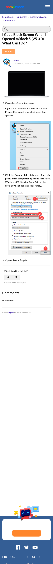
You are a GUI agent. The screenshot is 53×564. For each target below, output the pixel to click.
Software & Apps (39, 16)
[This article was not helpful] (16, 277)
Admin (16, 60)
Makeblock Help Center (14, 16)
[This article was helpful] (8, 277)
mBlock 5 (10, 20)
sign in (11, 312)
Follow (8, 51)
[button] (47, 6)
